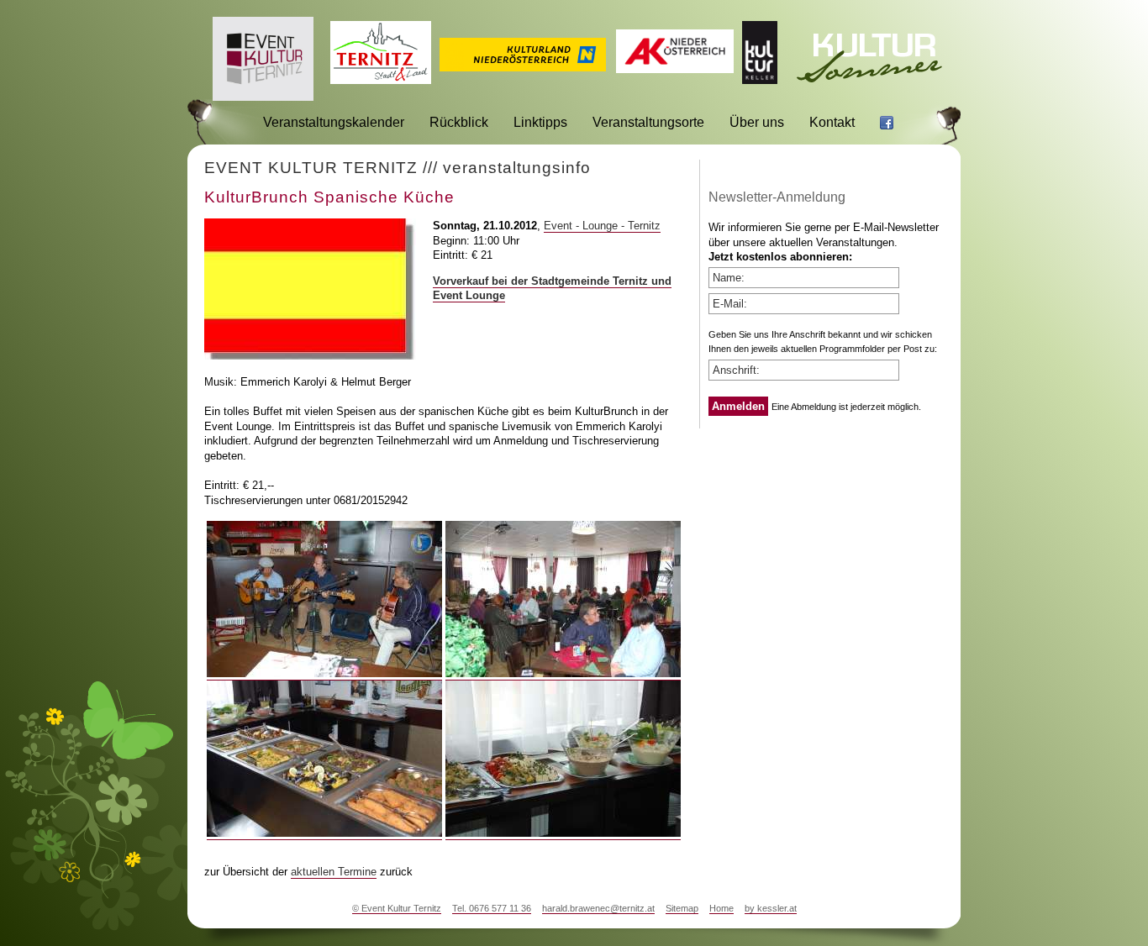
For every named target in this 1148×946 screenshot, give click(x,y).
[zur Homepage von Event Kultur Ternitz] (263, 96)
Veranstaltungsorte (648, 122)
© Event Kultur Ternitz (396, 908)
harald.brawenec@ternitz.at (598, 908)
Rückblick (458, 122)
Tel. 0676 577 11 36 (491, 908)
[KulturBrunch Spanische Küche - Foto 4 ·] (563, 833)
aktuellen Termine (334, 871)
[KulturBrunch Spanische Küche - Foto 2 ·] (563, 674)
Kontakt (832, 122)
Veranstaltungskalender (333, 122)
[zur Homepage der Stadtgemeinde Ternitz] (380, 79)
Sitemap (682, 908)
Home (721, 908)
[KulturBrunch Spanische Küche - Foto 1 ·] (324, 674)
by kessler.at (771, 908)
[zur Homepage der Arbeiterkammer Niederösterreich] (675, 68)
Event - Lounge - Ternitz (602, 225)
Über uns (756, 122)
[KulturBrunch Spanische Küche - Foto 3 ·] (324, 833)
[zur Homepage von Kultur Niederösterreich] (523, 67)
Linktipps (540, 122)
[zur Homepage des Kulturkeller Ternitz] (759, 79)
